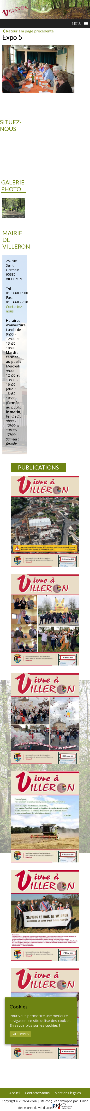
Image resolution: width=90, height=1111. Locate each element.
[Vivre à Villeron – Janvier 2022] (45, 718)
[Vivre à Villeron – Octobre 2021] (45, 816)
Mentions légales (67, 1093)
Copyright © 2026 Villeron (19, 1101)
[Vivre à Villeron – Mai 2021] (45, 915)
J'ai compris (20, 1034)
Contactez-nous (37, 1093)
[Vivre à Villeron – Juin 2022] (45, 619)
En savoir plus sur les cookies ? (35, 1025)
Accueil (14, 1093)
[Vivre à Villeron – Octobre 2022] (45, 521)
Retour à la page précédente (29, 31)
